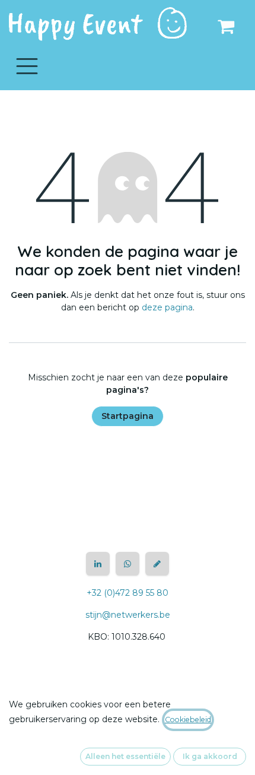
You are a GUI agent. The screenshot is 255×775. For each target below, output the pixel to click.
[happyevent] (157, 564)
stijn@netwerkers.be (127, 614)
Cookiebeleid (188, 719)
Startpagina (127, 416)
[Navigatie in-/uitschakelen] (27, 65)
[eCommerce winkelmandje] (226, 26)
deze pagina (167, 307)
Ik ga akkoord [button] (210, 756)
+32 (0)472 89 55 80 (127, 592)
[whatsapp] (127, 564)
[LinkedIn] (98, 564)
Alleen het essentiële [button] (125, 756)
